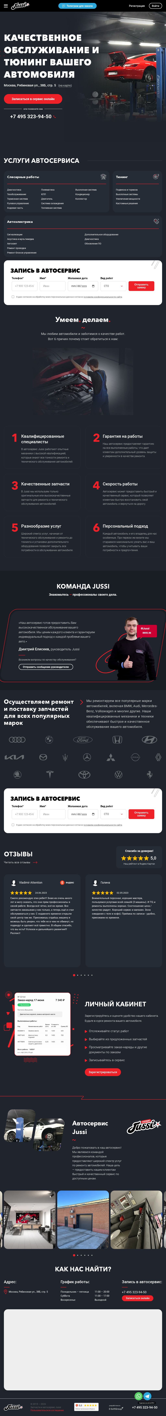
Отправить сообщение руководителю (46, 667)
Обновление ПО (93, 243)
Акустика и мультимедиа (20, 239)
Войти (155, 5)
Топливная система (51, 208)
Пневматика (47, 189)
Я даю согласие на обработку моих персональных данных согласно (69, 297)
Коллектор (81, 199)
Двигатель (47, 199)
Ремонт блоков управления (21, 252)
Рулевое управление (18, 203)
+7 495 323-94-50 (31, 116)
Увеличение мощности (128, 199)
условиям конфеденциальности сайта (103, 297)
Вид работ (107, 278)
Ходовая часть (15, 208)
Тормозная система (17, 199)
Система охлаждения (52, 203)
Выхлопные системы (127, 194)
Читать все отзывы (17, 862)
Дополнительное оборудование (101, 234)
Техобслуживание (16, 194)
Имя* (43, 278)
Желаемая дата (78, 278)
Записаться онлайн (137, 1298)
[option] (42, 920)
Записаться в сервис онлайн (33, 99)
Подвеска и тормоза (127, 189)
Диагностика (14, 189)
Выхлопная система (86, 189)
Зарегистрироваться (103, 1072)
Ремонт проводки (16, 248)
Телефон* (18, 278)
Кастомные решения (127, 203)
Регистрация (137, 5)
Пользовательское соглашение (47, 1410)
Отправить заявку (141, 286)
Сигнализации (14, 234)
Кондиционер (82, 194)
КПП (43, 194)
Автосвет (12, 243)
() (65, 85)
